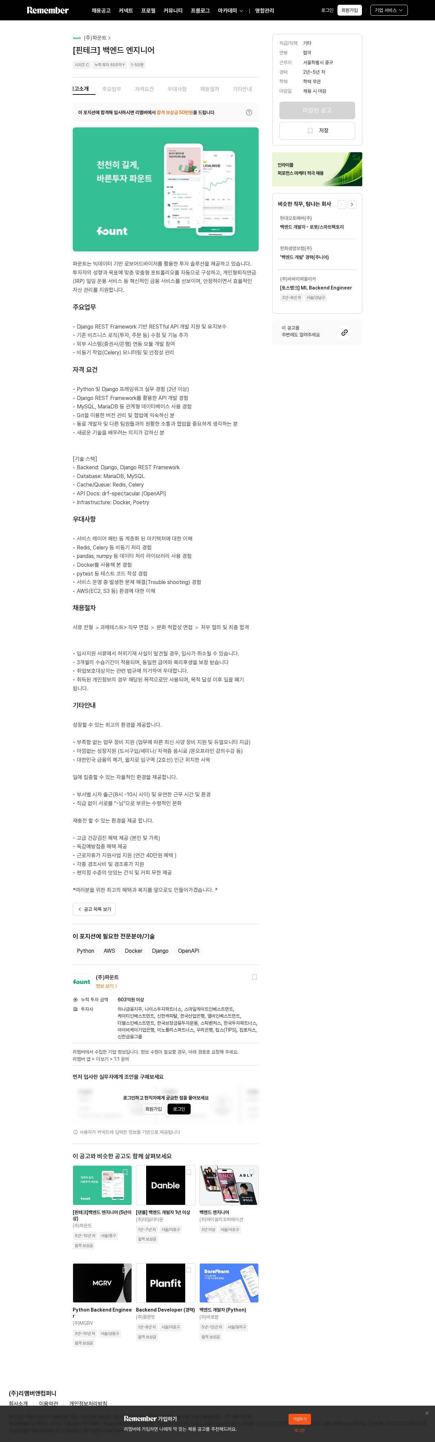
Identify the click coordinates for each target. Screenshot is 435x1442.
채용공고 (101, 10)
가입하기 (300, 1419)
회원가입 (350, 10)
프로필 (148, 10)
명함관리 (264, 10)
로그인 (327, 10)
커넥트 (126, 10)
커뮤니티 (173, 10)
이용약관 (48, 1404)
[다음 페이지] (352, 204)
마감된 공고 (317, 110)
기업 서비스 (386, 10)
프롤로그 (200, 10)
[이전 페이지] (341, 204)
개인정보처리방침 (88, 1404)
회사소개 (18, 1404)
